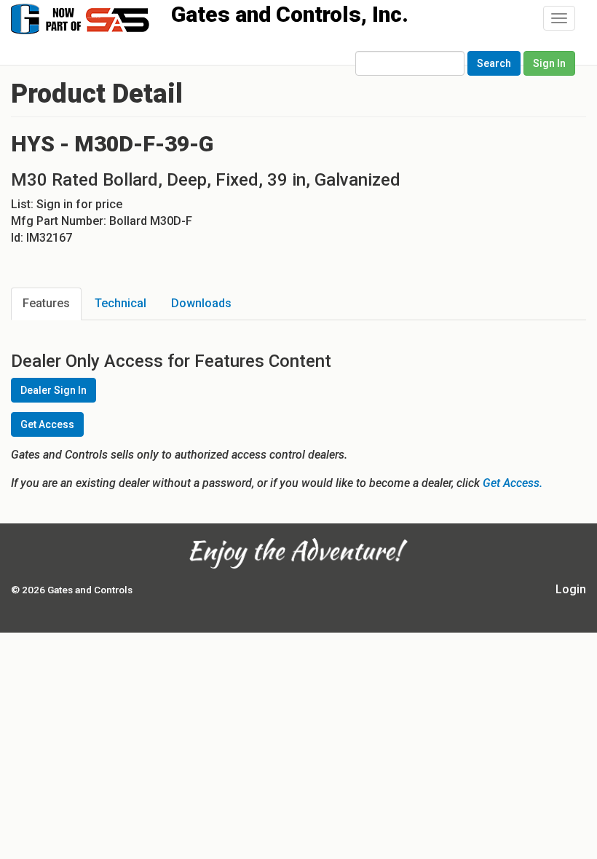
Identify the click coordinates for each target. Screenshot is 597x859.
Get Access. (512, 483)
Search (494, 63)
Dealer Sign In (53, 390)
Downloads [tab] (201, 303)
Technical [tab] (120, 303)
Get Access (47, 424)
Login (571, 589)
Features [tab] (46, 303)
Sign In (549, 63)
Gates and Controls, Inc (93, 17)
